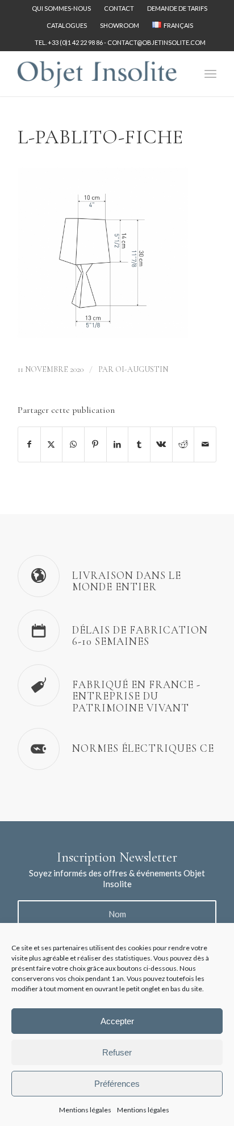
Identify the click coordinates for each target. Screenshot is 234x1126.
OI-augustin (141, 369)
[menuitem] (61, 8)
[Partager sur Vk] (161, 444)
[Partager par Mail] (205, 444)
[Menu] (210, 73)
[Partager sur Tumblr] (139, 444)
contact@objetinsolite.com (156, 42)
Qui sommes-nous (61, 8)
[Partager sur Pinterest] (95, 444)
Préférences (117, 1083)
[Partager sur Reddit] (183, 444)
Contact (119, 8)
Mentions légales (85, 1110)
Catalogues (67, 25)
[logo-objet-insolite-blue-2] (97, 73)
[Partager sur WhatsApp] (73, 444)
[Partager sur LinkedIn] (117, 444)
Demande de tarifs (177, 8)
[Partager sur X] (51, 444)
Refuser (117, 1052)
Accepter (117, 1021)
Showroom (119, 25)
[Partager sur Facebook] (29, 444)
